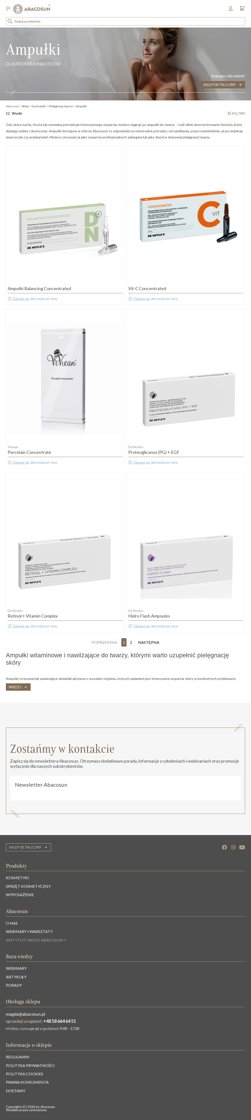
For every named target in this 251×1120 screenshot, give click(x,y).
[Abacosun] (31, 9)
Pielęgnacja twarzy (61, 106)
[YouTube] (242, 847)
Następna (148, 642)
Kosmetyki (39, 106)
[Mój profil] (231, 9)
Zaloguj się (21, 299)
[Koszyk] (241, 9)
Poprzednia (104, 642)
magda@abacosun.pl (25, 1014)
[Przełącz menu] (9, 9)
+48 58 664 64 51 (59, 1021)
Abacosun (12, 106)
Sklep (25, 106)
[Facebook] (224, 847)
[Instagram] (233, 847)
